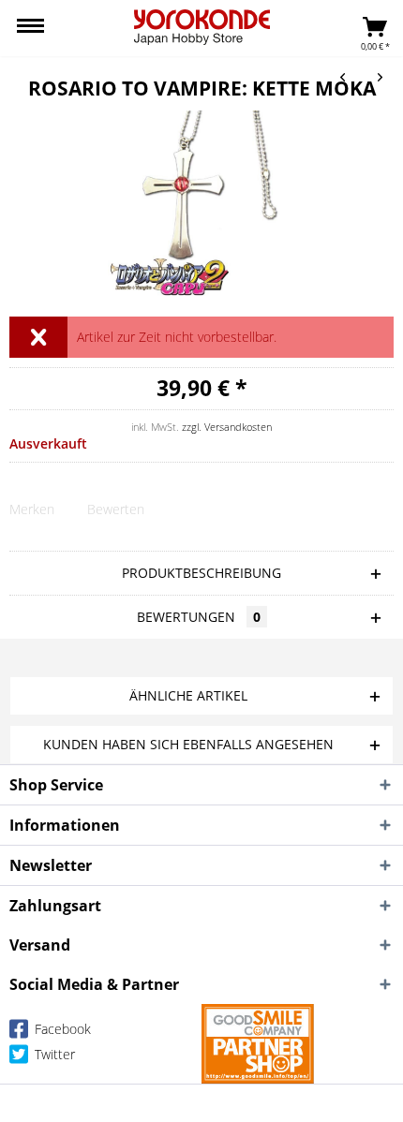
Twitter (53, 1054)
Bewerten (115, 509)
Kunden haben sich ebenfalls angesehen (188, 744)
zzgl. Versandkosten (227, 427)
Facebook (61, 1029)
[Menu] (30, 28)
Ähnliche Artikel (188, 695)
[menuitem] (30, 28)
